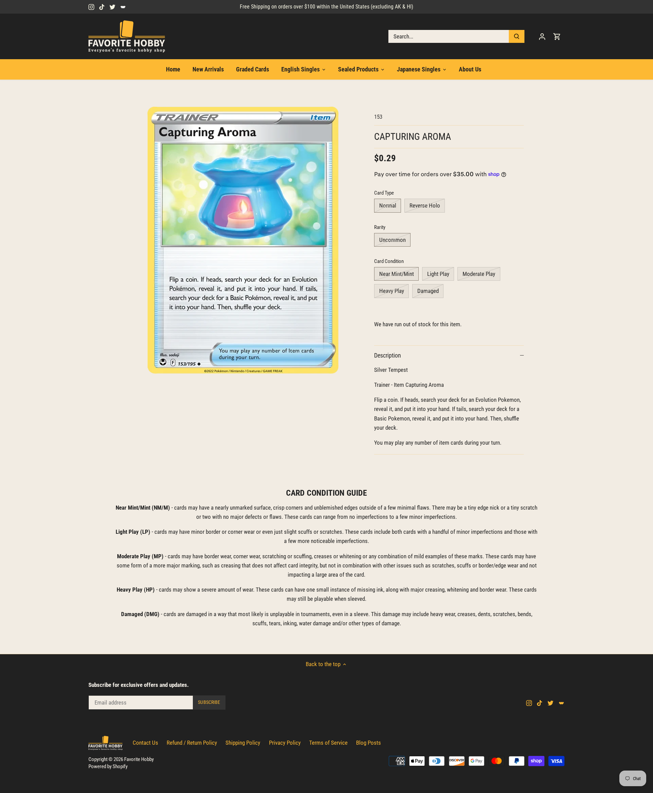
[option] (243, 240)
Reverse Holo (424, 205)
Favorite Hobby (139, 759)
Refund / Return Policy (192, 742)
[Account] (542, 36)
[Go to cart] (557, 36)
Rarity (379, 227)
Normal (387, 205)
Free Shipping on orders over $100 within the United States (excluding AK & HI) (326, 6)
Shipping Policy (242, 742)
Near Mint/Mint (396, 273)
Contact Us (145, 742)
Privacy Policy (285, 742)
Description (387, 355)
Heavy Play (391, 290)
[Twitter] (112, 7)
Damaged (428, 290)
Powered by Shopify (108, 766)
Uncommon (392, 239)
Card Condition (389, 261)
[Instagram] (91, 7)
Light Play (438, 273)
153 (378, 116)
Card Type (384, 193)
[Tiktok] (102, 7)
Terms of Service (328, 742)
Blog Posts (368, 742)
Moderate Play (479, 273)
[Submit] (516, 36)
